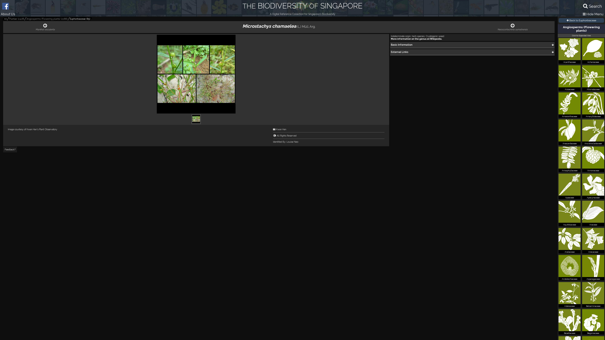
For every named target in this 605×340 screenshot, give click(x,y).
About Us (8, 14)
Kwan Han (281, 129)
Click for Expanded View (581, 36)
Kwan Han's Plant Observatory (42, 129)
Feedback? (10, 149)
